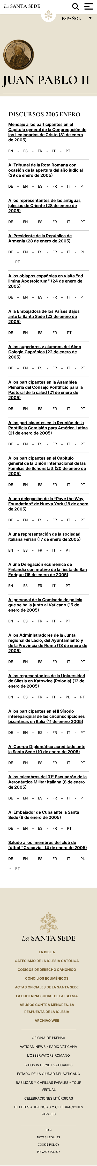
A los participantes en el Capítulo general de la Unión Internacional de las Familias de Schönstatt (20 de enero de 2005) (47, 465)
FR (40, 151)
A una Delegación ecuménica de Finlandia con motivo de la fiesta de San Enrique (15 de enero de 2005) (47, 569)
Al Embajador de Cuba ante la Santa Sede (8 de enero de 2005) (43, 815)
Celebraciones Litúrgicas (48, 1098)
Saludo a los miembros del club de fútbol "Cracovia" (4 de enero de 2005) (47, 845)
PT (68, 151)
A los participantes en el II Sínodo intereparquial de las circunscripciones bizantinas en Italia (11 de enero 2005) (46, 716)
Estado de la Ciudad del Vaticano (48, 1074)
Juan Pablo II (46, 80)
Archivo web (47, 1020)
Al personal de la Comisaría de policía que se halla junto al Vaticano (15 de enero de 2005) (45, 605)
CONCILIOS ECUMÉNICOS (47, 978)
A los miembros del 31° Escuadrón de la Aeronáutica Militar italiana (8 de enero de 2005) (47, 782)
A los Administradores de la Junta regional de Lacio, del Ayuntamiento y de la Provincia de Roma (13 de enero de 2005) (47, 642)
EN (10, 151)
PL (82, 252)
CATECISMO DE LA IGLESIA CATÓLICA (47, 961)
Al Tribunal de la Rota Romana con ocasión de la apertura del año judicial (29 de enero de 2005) (45, 170)
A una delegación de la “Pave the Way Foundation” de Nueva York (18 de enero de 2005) (48, 504)
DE (10, 186)
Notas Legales (48, 1137)
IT (54, 151)
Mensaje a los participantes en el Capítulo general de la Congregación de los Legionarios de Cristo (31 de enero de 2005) (47, 132)
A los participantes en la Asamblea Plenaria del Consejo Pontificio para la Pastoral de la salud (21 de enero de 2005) (45, 389)
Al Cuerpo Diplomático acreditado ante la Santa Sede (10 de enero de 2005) (46, 749)
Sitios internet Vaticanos (48, 1065)
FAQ (48, 1130)
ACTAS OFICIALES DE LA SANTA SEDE (47, 987)
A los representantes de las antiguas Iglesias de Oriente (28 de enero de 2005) (44, 205)
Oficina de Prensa (48, 1038)
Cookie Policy (48, 1144)
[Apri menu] (88, 6)
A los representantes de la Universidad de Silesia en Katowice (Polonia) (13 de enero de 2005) (46, 681)
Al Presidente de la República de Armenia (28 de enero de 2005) (40, 238)
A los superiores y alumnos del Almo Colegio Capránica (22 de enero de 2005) (44, 352)
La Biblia (47, 952)
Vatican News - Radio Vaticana (48, 1047)
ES (25, 151)
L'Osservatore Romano (48, 1055)
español (73, 20)
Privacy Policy (48, 1152)
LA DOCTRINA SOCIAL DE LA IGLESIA (47, 996)
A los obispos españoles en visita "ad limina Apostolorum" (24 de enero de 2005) (45, 281)
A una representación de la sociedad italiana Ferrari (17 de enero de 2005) (44, 536)
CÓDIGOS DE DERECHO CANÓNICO (47, 969)
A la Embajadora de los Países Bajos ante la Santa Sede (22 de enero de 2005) (44, 316)
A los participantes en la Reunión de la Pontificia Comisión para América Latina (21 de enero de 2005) (48, 428)
